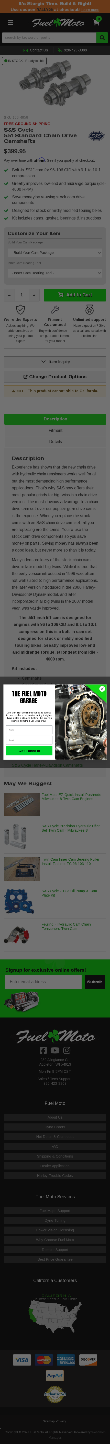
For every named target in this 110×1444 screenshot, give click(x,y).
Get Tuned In (29, 750)
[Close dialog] (102, 689)
